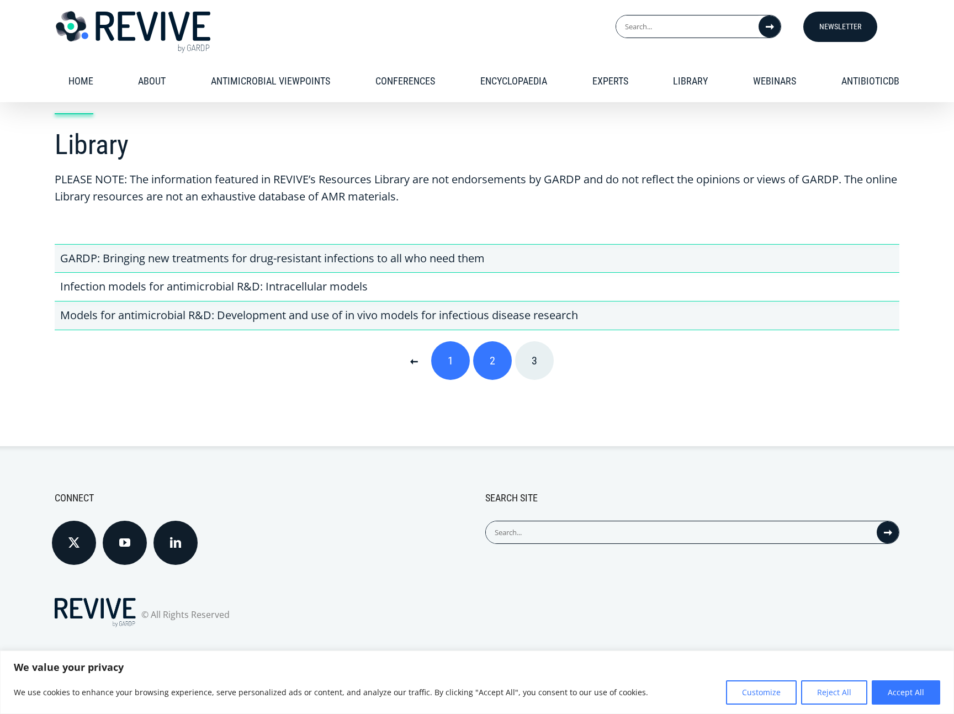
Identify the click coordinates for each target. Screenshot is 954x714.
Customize (761, 692)
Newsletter (840, 26)
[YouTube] (125, 543)
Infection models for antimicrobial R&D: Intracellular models (214, 286)
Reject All (834, 692)
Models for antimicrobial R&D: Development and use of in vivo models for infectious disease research (319, 315)
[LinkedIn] (175, 543)
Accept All (906, 692)
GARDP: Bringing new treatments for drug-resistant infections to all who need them (272, 258)
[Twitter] (74, 543)
